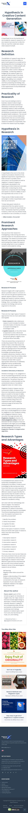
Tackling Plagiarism (6, 792)
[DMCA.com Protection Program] (14, 809)
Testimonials (5, 782)
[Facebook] (5, 772)
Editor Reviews (5, 785)
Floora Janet (8, 594)
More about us (5, 747)
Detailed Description (6, 787)
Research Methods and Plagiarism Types (14, 693)
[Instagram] (3, 772)
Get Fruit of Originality (14, 670)
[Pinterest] (16, 772)
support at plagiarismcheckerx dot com (12, 769)
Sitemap (5, 805)
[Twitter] (10, 772)
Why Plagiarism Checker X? (8, 789)
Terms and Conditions (17, 807)
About (10, 805)
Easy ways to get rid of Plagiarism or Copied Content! (14, 716)
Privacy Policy (6, 807)
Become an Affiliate (18, 805)
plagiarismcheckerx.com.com (14, 621)
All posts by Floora (11, 619)
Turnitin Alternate (5, 791)
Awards (3, 784)
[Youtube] (8, 772)
